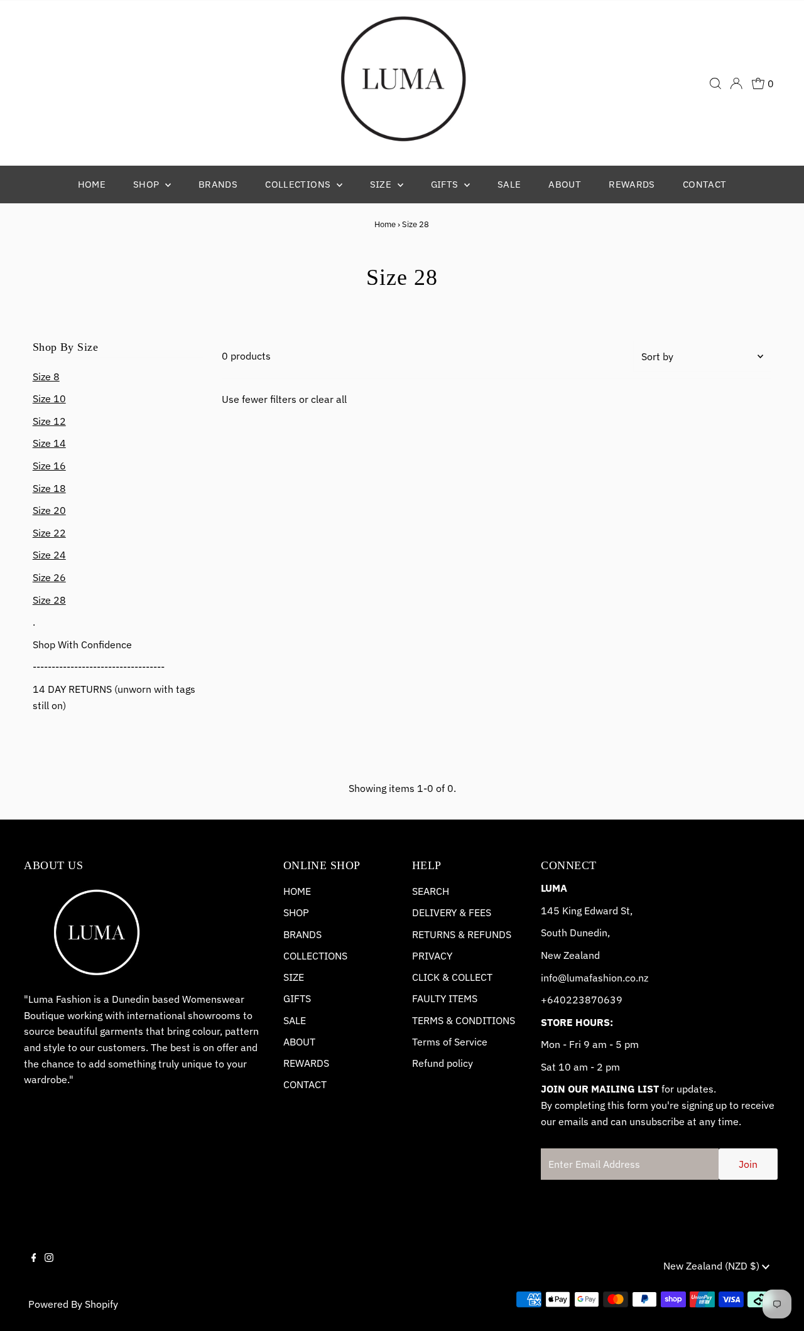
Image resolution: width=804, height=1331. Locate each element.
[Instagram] (49, 1268)
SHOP (296, 912)
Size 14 (49, 443)
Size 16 (49, 465)
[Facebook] (34, 1268)
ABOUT (299, 1041)
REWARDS (306, 1063)
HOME (297, 891)
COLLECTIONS (315, 955)
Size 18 (49, 488)
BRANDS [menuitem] (217, 184)
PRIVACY (432, 955)
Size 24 (49, 554)
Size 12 (49, 421)
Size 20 (49, 510)
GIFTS (297, 998)
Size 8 (46, 376)
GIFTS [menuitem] (446, 184)
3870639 (600, 999)
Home (385, 224)
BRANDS (302, 934)
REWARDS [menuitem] (632, 184)
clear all (329, 399)
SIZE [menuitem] (382, 184)
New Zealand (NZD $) (712, 1265)
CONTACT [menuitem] (705, 184)
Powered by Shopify (73, 1304)
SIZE (293, 977)
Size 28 (49, 600)
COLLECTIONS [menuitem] (299, 184)
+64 (550, 999)
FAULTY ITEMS (444, 998)
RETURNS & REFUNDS (461, 934)
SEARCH (430, 891)
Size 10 (49, 398)
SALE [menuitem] (509, 184)
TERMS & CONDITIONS (463, 1020)
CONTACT (305, 1084)
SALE (294, 1020)
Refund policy (442, 1063)
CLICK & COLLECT (452, 977)
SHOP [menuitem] (147, 184)
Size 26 (49, 577)
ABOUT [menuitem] (564, 184)
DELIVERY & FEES (451, 912)
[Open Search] (715, 83)
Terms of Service (449, 1041)
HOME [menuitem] (92, 184)
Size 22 (49, 533)
